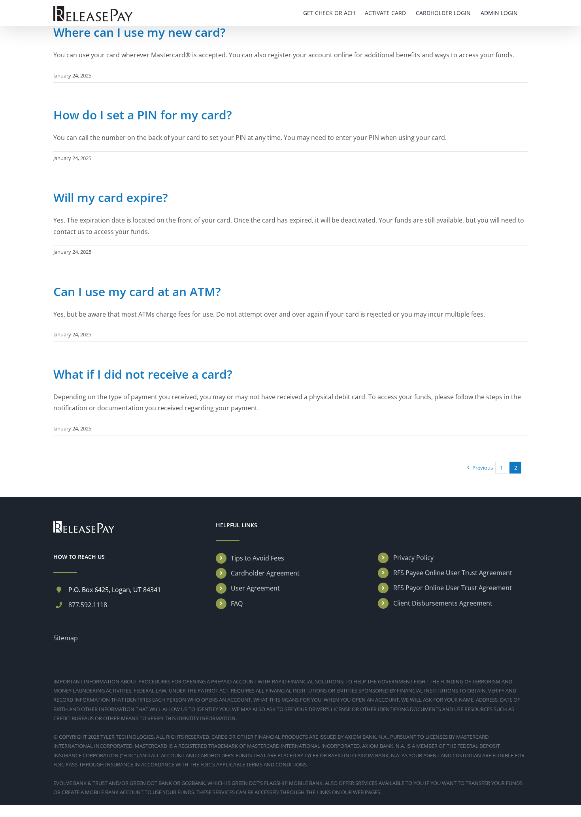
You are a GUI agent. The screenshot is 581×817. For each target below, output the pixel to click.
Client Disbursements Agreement (442, 603)
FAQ (237, 603)
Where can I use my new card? (139, 32)
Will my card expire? (110, 197)
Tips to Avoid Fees (257, 558)
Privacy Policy (413, 557)
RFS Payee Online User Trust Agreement (452, 572)
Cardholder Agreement (265, 573)
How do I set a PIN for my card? (142, 115)
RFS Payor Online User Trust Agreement (452, 587)
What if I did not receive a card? (142, 374)
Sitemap (65, 638)
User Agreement (255, 588)
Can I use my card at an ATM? (137, 291)
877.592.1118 (87, 604)
